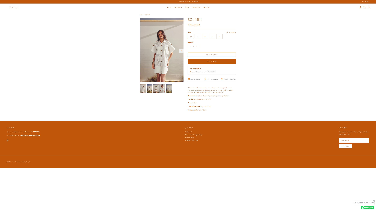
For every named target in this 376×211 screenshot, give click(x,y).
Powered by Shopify (25, 162)
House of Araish (15, 162)
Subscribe (345, 146)
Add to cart (211, 55)
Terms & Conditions (191, 140)
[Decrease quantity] (189, 46)
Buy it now (212, 61)
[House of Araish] (13, 7)
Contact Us (188, 132)
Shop (187, 7)
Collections (178, 7)
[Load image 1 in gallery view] (161, 50)
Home (169, 7)
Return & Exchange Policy (193, 135)
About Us (206, 7)
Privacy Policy (189, 138)
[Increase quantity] (197, 46)
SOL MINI (147, 15)
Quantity (191, 42)
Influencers (196, 7)
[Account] (360, 7)
